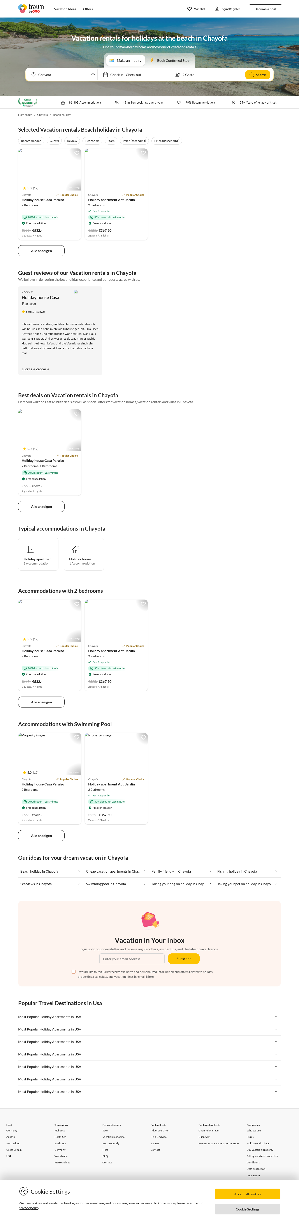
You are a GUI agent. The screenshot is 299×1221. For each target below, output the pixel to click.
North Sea (60, 1136)
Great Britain (14, 1149)
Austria (10, 1136)
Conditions (253, 1162)
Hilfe (105, 1149)
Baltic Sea (60, 1143)
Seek (105, 1130)
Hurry (250, 1136)
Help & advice (159, 1136)
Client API (204, 1136)
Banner (155, 1143)
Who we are (254, 1130)
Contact (107, 1162)
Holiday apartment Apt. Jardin (111, 200)
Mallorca (60, 1130)
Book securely (110, 1143)
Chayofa (42, 114)
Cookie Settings (247, 1209)
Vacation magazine (113, 1136)
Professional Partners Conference (218, 1143)
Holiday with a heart (258, 1143)
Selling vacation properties (262, 1156)
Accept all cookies (247, 1194)
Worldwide (61, 1156)
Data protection (256, 1168)
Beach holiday (62, 114)
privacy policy (29, 1208)
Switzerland (13, 1143)
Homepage (25, 114)
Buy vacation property (260, 1149)
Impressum (253, 1175)
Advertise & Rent (160, 1130)
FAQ (105, 1156)
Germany (11, 1130)
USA (9, 1156)
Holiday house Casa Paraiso (43, 200)
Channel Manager (209, 1130)
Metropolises (62, 1162)
